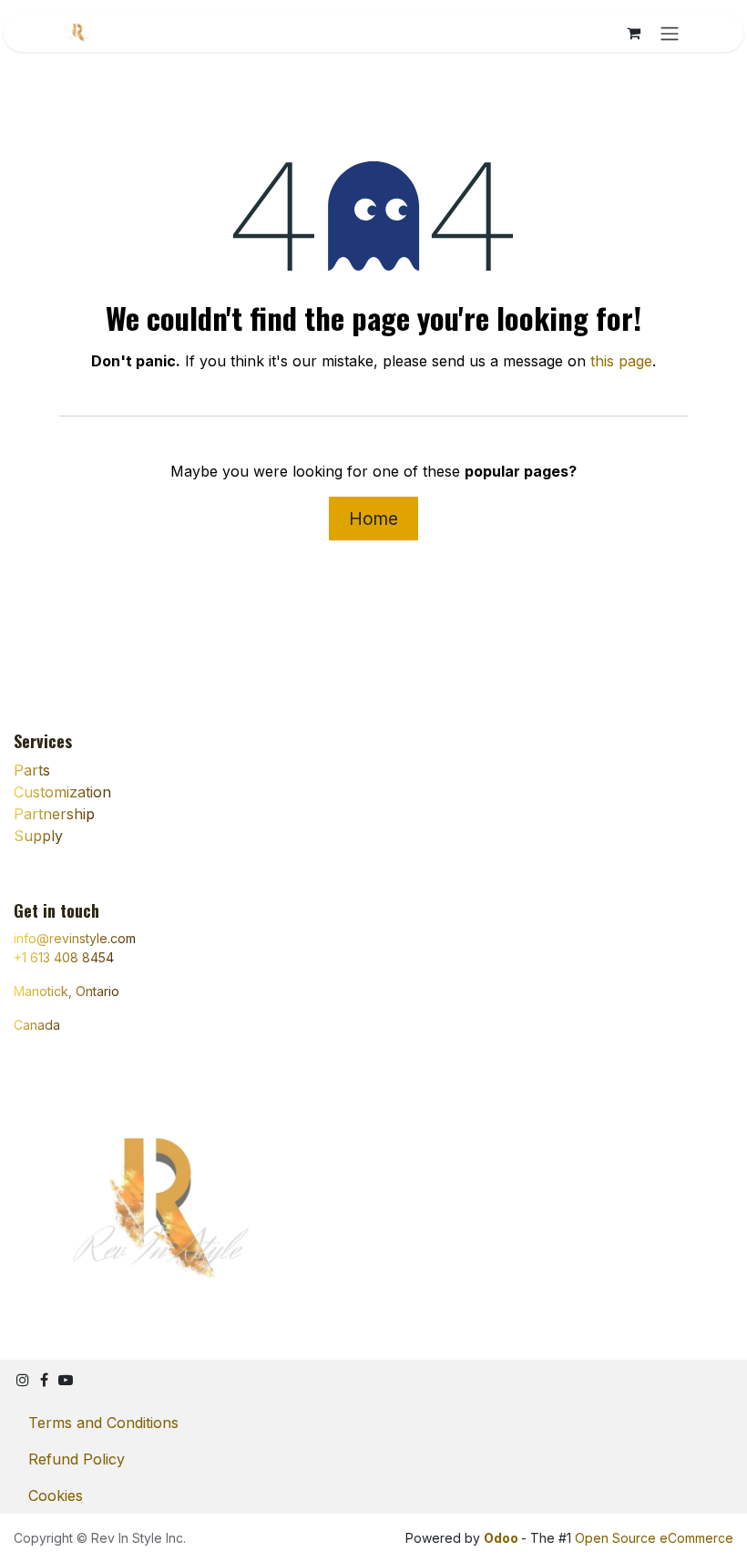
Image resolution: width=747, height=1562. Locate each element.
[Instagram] (22, 1379)
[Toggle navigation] (669, 33)
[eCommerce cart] (633, 33)
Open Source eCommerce (654, 1538)
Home (373, 518)
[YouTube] (65, 1379)
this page (621, 361)
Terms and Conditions (103, 1422)
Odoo (502, 1538)
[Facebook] (44, 1379)
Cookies (55, 1495)
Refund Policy (76, 1459)
